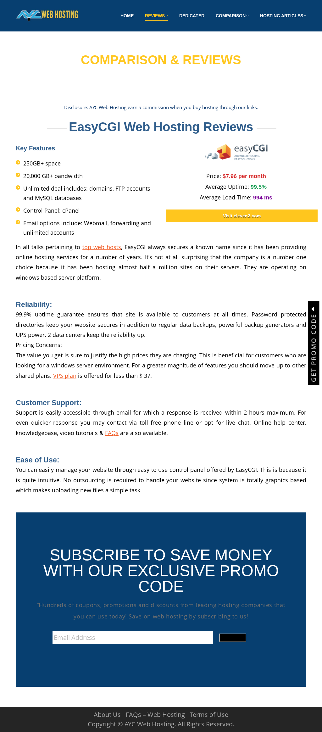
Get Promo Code (313, 346)
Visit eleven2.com (242, 215)
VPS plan (64, 375)
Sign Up (233, 637)
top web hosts (101, 247)
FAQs (112, 433)
